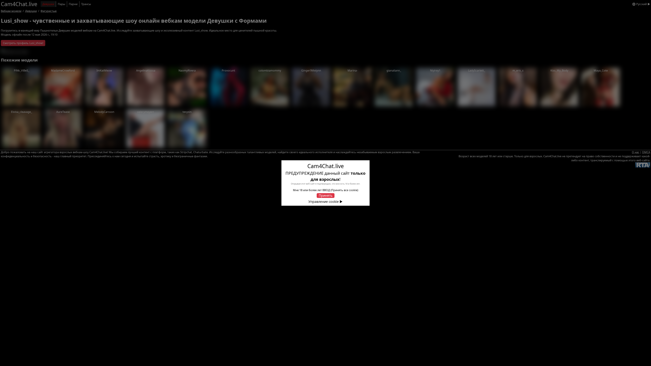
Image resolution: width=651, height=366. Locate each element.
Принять (325, 195)
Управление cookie (323, 202)
